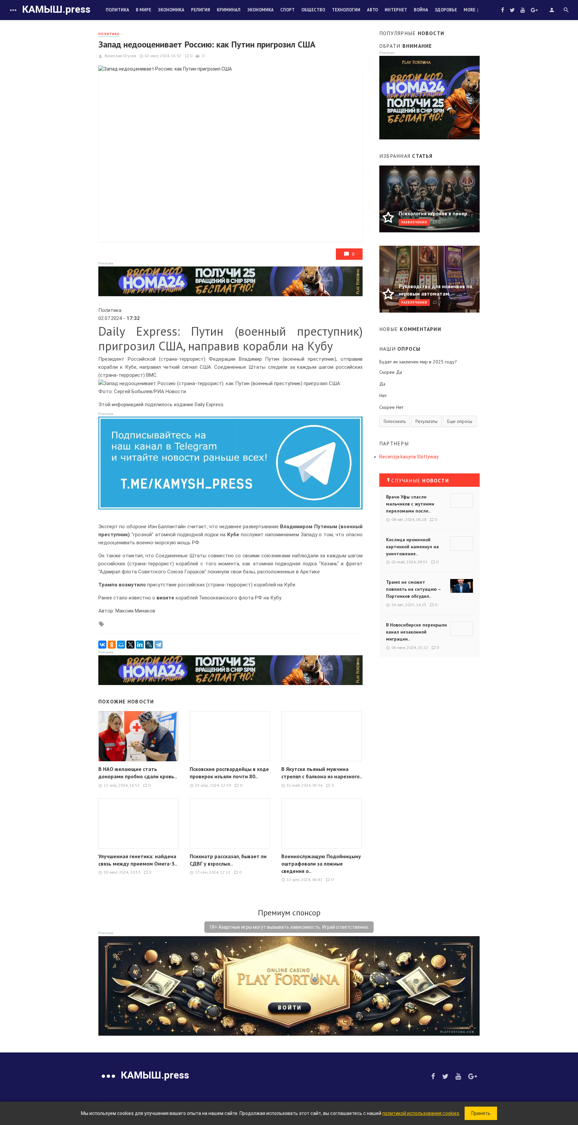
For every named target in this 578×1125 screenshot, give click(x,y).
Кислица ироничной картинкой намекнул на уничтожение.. (412, 547)
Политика (117, 10)
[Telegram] (159, 645)
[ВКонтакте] (102, 645)
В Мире (143, 10)
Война (421, 10)
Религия (200, 10)
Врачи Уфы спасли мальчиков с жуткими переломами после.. (410, 504)
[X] (130, 645)
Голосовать (395, 421)
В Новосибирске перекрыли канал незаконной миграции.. (416, 632)
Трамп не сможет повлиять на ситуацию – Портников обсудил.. (413, 589)
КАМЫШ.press (56, 9)
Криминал (228, 10)
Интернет (396, 10)
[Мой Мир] (121, 645)
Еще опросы (459, 421)
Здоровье (446, 10)
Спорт (287, 10)
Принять (480, 1113)
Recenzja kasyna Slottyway (409, 456)
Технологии (346, 10)
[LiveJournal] (149, 645)
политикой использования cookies (420, 1113)
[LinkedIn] (140, 645)
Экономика (171, 10)
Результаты (426, 421)
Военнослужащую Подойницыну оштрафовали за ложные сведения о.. (321, 863)
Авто (372, 10)
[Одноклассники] (112, 645)
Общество (313, 10)
